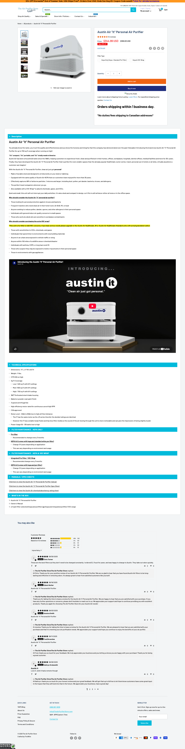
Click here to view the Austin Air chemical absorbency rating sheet (34, 490)
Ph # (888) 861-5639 (126, 5)
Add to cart (132, 81)
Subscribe (144, 723)
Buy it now (132, 88)
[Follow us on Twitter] (75, 737)
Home (20, 23)
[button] (102, 37)
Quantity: (100, 73)
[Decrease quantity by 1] (108, 73)
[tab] (92, 136)
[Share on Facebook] (150, 48)
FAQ (19, 717)
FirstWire (28, 736)
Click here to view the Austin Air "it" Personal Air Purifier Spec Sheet (34, 486)
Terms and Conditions (26, 724)
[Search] (133, 9)
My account (145, 11)
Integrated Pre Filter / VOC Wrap (23, 458)
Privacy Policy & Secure (26, 721)
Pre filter (14, 434)
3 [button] (92, 689)
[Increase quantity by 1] (119, 73)
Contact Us (108, 100)
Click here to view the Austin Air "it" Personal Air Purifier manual (33, 482)
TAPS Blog (21, 707)
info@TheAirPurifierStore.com (61, 711)
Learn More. (133, 97)
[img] (43, 556)
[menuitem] (24, 16)
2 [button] (89, 689)
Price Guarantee (24, 714)
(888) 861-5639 (55, 707)
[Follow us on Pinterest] (79, 737)
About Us (21, 710)
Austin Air (101, 48)
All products (28, 23)
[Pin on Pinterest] (154, 48)
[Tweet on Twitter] (158, 48)
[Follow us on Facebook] (71, 737)
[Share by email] (162, 48)
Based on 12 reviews (38, 540)
